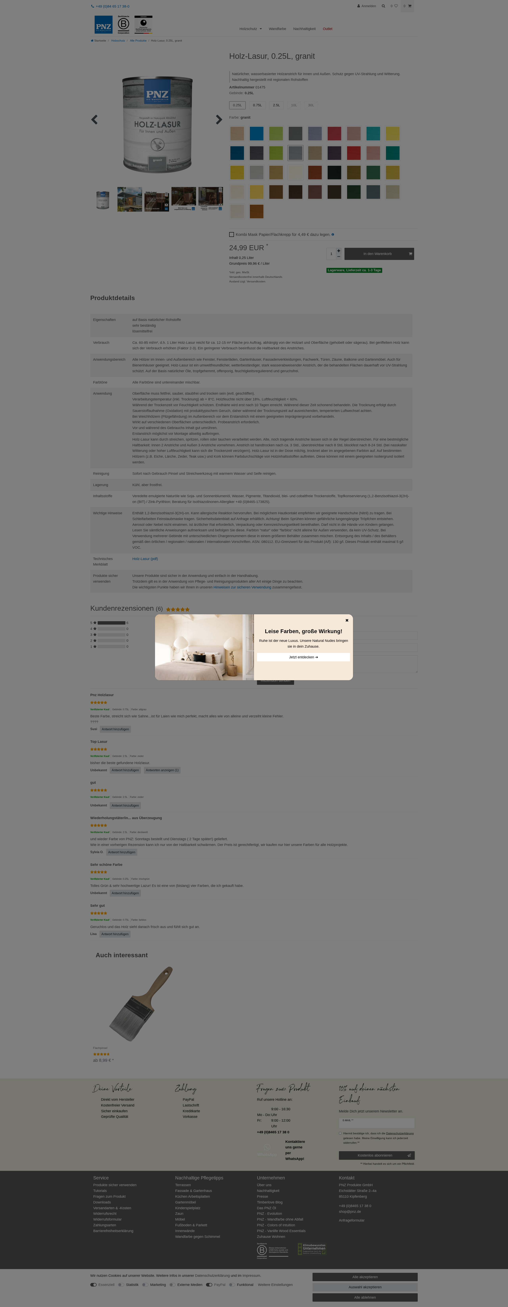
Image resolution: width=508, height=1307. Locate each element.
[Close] (347, 620)
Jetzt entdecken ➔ (303, 657)
